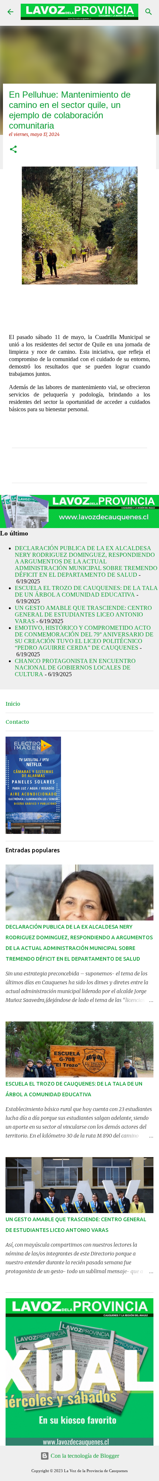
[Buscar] (148, 12)
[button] (13, 150)
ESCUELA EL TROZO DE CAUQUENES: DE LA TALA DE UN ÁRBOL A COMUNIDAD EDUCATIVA (86, 591)
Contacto (17, 722)
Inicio (13, 704)
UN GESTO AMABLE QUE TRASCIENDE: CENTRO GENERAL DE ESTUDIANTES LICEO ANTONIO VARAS (83, 614)
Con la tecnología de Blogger (84, 1456)
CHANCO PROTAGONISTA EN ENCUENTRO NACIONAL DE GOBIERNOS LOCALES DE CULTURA (75, 667)
